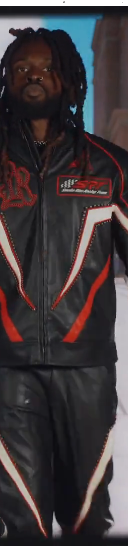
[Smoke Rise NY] (64, 3)
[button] (19, 3)
